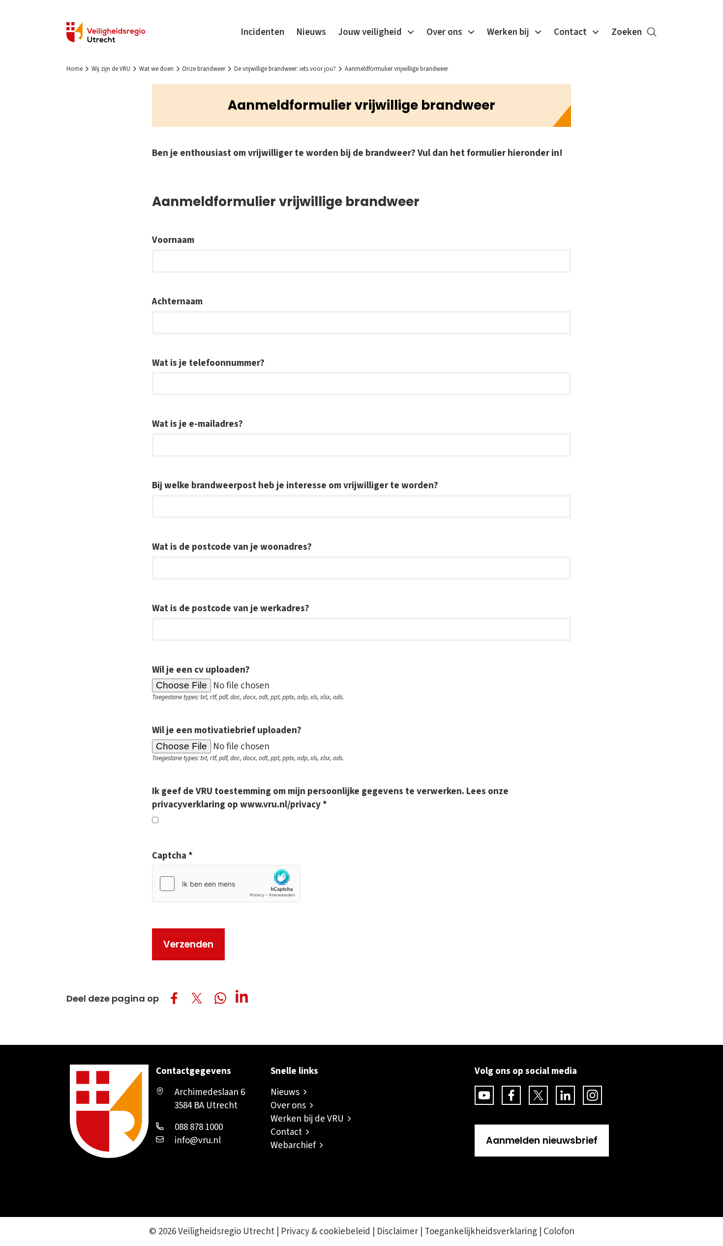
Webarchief (293, 1145)
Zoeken (626, 32)
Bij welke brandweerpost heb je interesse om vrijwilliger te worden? (295, 485)
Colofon (558, 1231)
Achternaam (177, 301)
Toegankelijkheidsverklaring (480, 1231)
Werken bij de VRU (307, 1119)
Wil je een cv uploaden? (201, 670)
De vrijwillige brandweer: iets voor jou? (285, 68)
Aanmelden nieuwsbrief (542, 1140)
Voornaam (173, 240)
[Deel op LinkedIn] (244, 998)
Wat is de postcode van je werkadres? (230, 608)
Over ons (444, 32)
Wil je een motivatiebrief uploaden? (226, 730)
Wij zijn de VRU (110, 68)
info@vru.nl (198, 1140)
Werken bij (508, 32)
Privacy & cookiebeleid (325, 1231)
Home (74, 68)
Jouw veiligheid (370, 32)
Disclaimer (397, 1231)
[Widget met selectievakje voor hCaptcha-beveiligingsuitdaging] (226, 883)
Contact (570, 32)
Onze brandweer (203, 68)
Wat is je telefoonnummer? (208, 363)
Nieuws (311, 32)
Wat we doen (156, 68)
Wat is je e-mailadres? (197, 424)
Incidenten (262, 32)
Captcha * (172, 855)
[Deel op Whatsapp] (221, 999)
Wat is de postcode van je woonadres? (232, 547)
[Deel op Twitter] (196, 998)
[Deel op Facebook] (174, 998)
